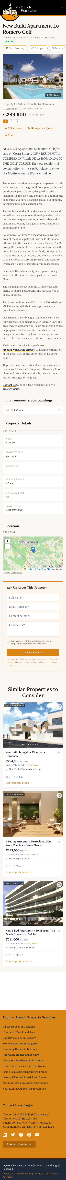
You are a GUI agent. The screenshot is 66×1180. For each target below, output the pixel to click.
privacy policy (13, 662)
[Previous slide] (5, 725)
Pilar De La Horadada (17, 37)
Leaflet (29, 568)
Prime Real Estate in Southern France (25, 1071)
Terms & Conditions (45, 1173)
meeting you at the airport (19, 349)
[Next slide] (60, 725)
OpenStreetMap (44, 568)
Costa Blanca (49, 37)
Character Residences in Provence (23, 1060)
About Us (8, 1173)
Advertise (8, 1176)
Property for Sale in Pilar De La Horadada (28, 104)
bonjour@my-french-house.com (32, 1122)
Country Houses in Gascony (19, 1037)
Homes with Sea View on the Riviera (24, 1066)
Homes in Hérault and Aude (19, 1032)
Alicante (35, 37)
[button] (33, 549)
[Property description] (59, 753)
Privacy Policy (23, 1173)
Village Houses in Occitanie (19, 1026)
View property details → (18, 782)
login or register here (40, 1126)
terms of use (48, 659)
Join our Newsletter (19, 1144)
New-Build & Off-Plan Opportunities (24, 1088)
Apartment (12, 108)
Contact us (9, 384)
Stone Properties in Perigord (20, 1043)
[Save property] (59, 706)
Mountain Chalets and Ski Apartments (25, 1082)
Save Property (17, 48)
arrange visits (11, 388)
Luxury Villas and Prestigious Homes (24, 1077)
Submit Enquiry (33, 652)
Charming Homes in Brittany (20, 1049)
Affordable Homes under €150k (21, 1054)
